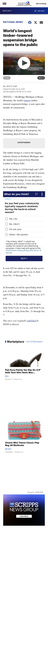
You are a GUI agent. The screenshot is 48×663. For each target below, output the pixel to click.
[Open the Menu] (4, 4)
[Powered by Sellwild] (39, 492)
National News (13, 22)
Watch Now (40, 3)
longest (27, 100)
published (32, 320)
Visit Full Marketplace (34, 342)
